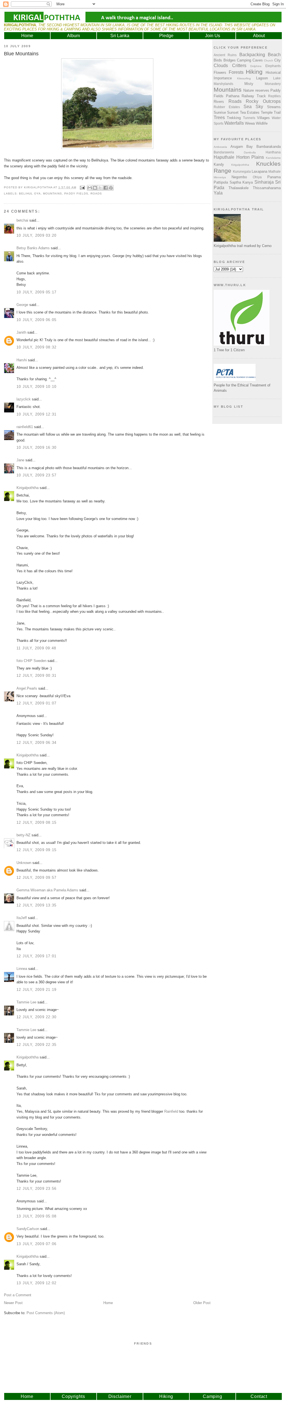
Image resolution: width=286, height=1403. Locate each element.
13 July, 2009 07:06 (36, 1244)
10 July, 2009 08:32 (36, 347)
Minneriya (220, 177)
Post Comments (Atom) (46, 1313)
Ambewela (220, 146)
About (259, 35)
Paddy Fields (76, 193)
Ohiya (257, 177)
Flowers (220, 72)
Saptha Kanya (241, 182)
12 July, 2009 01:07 (36, 703)
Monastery (273, 84)
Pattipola (221, 182)
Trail (277, 112)
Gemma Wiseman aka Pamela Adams (47, 890)
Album (73, 35)
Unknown (23, 863)
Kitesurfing (244, 78)
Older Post (202, 1303)
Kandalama (273, 157)
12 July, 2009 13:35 (36, 905)
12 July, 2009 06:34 (36, 742)
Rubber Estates (227, 107)
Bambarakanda (268, 146)
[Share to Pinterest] (111, 188)
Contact (259, 1396)
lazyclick (23, 399)
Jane (20, 460)
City (277, 60)
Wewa (250, 123)
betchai (22, 220)
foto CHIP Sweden (31, 661)
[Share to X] (100, 188)
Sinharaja (264, 182)
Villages (263, 118)
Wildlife (262, 123)
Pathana (232, 96)
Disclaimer (120, 1396)
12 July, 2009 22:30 (36, 1017)
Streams (274, 107)
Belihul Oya (30, 193)
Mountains (52, 193)
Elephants (273, 66)
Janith (21, 332)
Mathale (274, 171)
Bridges (229, 60)
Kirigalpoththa (27, 488)
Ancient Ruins (225, 55)
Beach (274, 54)
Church (268, 60)
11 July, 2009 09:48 (36, 648)
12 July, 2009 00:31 (36, 675)
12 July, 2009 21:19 (36, 989)
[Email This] (89, 188)
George (22, 305)
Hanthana (273, 152)
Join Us (212, 35)
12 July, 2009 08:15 (36, 822)
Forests (236, 72)
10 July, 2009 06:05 (36, 320)
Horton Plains (250, 157)
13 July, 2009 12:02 (36, 1283)
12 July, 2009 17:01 (36, 956)
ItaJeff (21, 918)
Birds (218, 60)
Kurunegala (242, 171)
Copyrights (73, 1396)
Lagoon (262, 78)
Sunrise (220, 112)
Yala (218, 193)
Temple (267, 112)
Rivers (219, 101)
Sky (259, 106)
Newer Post (13, 1303)
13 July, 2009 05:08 (36, 1216)
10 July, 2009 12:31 (36, 414)
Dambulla (250, 152)
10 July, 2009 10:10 (36, 386)
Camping (244, 60)
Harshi (21, 360)
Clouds (221, 65)
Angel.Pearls (26, 688)
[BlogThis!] (95, 188)
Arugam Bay (241, 146)
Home (27, 35)
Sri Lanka (119, 35)
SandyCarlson (27, 1229)
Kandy (219, 164)
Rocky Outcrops (263, 101)
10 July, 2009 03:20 (36, 235)
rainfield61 (24, 427)
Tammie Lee (26, 1002)
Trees (219, 117)
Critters (239, 65)
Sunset (233, 112)
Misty (248, 84)
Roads (96, 193)
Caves (257, 60)
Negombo (239, 177)
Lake (277, 78)
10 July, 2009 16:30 (36, 447)
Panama (274, 177)
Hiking (254, 71)
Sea (248, 106)
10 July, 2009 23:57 (36, 475)
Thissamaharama (267, 188)
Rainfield (171, 1111)
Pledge (166, 35)
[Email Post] (82, 187)
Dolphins (255, 66)
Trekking (234, 118)
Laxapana (259, 171)
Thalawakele (238, 188)
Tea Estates (249, 112)
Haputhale (224, 157)
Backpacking (252, 54)
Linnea (21, 969)
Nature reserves (256, 90)
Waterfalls (234, 123)
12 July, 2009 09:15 (36, 850)
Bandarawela (224, 152)
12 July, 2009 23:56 (36, 1188)
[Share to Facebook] (105, 188)
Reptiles (274, 96)
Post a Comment (17, 1295)
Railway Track (254, 96)
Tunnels (249, 118)
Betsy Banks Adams (33, 248)
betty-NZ (23, 835)
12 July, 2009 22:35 (36, 1045)
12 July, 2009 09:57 (36, 877)
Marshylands (223, 84)
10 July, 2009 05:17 (36, 292)
